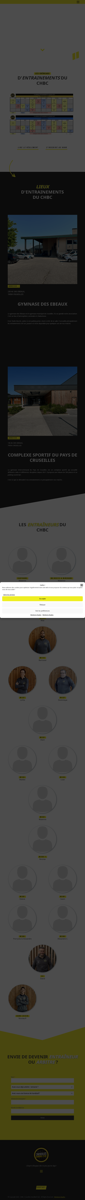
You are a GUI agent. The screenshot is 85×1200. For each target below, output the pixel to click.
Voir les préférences (42, 611)
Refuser (42, 605)
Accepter (42, 599)
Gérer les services (9, 595)
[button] (82, 585)
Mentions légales (35, 615)
